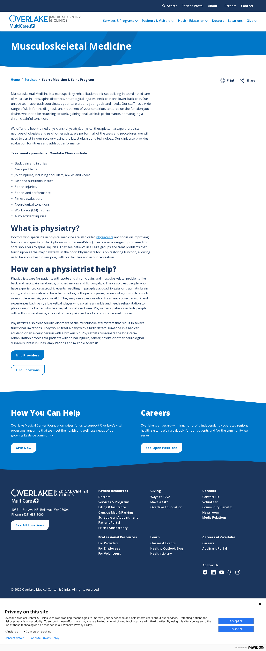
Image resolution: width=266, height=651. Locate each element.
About (213, 6)
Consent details (14, 638)
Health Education (191, 20)
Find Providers (27, 355)
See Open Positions (161, 448)
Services (31, 79)
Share (251, 80)
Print (230, 80)
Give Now (24, 448)
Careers (230, 6)
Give (250, 20)
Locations (235, 20)
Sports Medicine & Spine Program (68, 79)
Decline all (236, 629)
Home (15, 79)
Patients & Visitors (156, 20)
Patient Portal (192, 6)
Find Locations (28, 370)
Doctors (218, 20)
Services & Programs (118, 20)
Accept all (236, 621)
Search (172, 6)
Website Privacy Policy (45, 638)
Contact (247, 6)
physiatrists (104, 237)
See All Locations (30, 525)
